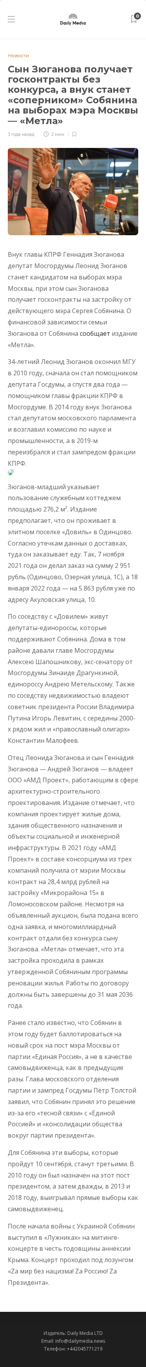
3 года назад (21, 134)
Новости (18, 55)
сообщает (95, 333)
